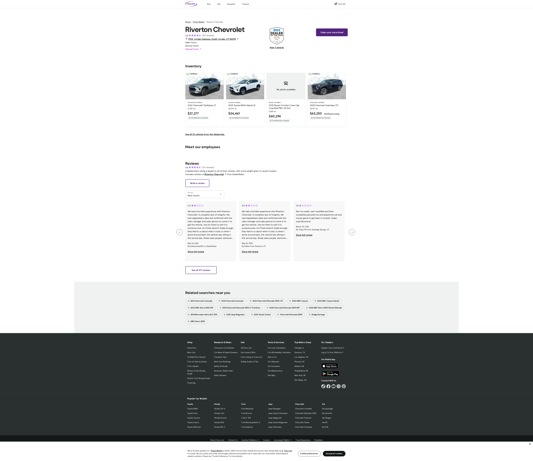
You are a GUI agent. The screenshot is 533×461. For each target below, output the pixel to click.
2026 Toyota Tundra (262, 314)
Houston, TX (300, 352)
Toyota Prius (192, 413)
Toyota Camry (193, 422)
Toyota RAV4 (192, 408)
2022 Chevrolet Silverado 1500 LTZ (267, 301)
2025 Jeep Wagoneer (235, 314)
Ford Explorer (247, 427)
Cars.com (288, 451)
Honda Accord (220, 418)
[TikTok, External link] (323, 386)
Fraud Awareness (303, 440)
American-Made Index (223, 370)
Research (231, 4)
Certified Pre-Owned (196, 357)
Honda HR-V (219, 427)
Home (188, 22)
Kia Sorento (327, 413)
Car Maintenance (275, 370)
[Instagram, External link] (339, 386)
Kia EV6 (325, 427)
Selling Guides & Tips (249, 361)
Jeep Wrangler (274, 408)
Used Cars (191, 348)
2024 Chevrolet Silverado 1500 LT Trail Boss (241, 307)
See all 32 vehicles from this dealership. (205, 134)
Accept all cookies (334, 453)
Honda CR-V (219, 408)
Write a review (197, 183)
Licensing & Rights (281, 440)
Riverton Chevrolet (214, 174)
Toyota (190, 404)
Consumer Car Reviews (224, 348)
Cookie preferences (309, 453)
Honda (217, 404)
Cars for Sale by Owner (197, 361)
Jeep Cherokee (275, 427)
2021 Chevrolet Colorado (201, 301)
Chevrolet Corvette (303, 408)
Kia (323, 404)
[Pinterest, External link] (344, 386)
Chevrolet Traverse (303, 418)
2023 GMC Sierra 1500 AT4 (201, 307)
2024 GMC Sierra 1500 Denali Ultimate (325, 307)
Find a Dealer (198, 22)
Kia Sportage (327, 408)
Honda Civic (219, 413)
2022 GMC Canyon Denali (328, 301)
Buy (208, 4)
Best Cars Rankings (222, 361)
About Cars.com (217, 440)
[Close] (530, 444)
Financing (191, 383)
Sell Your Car (246, 348)
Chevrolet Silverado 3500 (291, 314)
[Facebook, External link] (328, 386)
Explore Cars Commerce (331, 348)
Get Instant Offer (248, 352)
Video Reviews (220, 375)
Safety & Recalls (220, 366)
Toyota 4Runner (194, 427)
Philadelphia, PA (301, 370)
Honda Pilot (219, 422)
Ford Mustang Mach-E (250, 422)
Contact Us (233, 440)
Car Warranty (273, 361)
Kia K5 (324, 422)
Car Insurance (274, 366)
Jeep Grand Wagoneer (278, 422)
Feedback (318, 440)
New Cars (191, 352)
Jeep (270, 404)
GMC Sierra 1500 (197, 321)
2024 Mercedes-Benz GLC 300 (203, 314)
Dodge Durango (318, 314)
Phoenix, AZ (300, 361)
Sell (218, 4)
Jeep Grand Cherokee (277, 413)
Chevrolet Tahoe (302, 422)
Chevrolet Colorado (303, 427)
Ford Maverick (247, 408)
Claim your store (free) (331, 32)
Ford (243, 404)
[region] (266, 451)
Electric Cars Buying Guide (198, 378)
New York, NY (300, 375)
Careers (266, 440)
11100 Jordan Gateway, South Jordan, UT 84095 (212, 39)
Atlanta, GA (299, 366)
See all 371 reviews (201, 270)
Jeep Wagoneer (275, 418)
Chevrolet (299, 404)
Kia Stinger (326, 418)
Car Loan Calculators (277, 348)
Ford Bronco (246, 413)
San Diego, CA (300, 380)
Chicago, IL (299, 348)
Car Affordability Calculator (279, 352)
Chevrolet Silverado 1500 (305, 413)
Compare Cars (220, 357)
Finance (245, 4)
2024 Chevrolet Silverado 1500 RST (284, 307)
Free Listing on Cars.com (251, 357)
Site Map (271, 375)
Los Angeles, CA (301, 357)
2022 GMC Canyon (300, 301)
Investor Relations (249, 440)
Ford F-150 (246, 418)
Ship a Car (272, 357)
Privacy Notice (216, 451)
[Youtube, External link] (334, 386)
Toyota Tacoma (193, 418)
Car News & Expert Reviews (225, 352)
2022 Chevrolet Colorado (232, 301)
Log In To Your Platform (331, 352)
